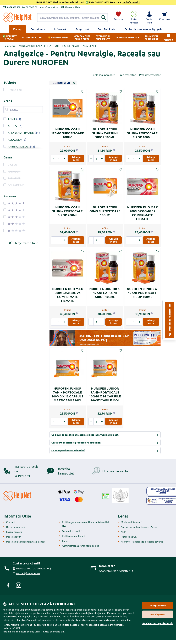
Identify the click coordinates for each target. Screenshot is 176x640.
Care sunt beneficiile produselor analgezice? (76, 442)
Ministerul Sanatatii (131, 522)
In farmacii (60, 29)
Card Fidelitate (107, 29)
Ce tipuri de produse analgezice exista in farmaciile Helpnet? (85, 434)
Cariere (66, 540)
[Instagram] (18, 585)
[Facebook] (8, 585)
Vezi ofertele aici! (131, 2)
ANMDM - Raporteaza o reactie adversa (142, 541)
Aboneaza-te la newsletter (114, 570)
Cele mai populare (104, 74)
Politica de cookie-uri (73, 535)
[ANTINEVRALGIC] (105, 338)
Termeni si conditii (72, 531)
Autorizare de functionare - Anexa (139, 526)
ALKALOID (14, 139)
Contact (10, 522)
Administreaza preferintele (157, 623)
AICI (17, 628)
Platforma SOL (128, 536)
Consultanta (37, 29)
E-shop (17, 29)
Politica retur (13, 536)
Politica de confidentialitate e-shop (25, 541)
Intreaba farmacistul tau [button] (169, 317)
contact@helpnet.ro (28, 573)
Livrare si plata (14, 531)
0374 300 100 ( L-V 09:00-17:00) (33, 568)
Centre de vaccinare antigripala (143, 29)
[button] (149, 17)
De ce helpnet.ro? (15, 526)
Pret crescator (127, 74)
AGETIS (12, 125)
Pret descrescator (150, 74)
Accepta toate (158, 605)
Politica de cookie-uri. (52, 631)
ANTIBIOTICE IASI (18, 146)
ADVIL (11, 119)
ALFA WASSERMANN (21, 132)
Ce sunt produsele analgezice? (68, 450)
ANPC (124, 531)
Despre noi (82, 29)
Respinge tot (157, 614)
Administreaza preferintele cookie (80, 545)
